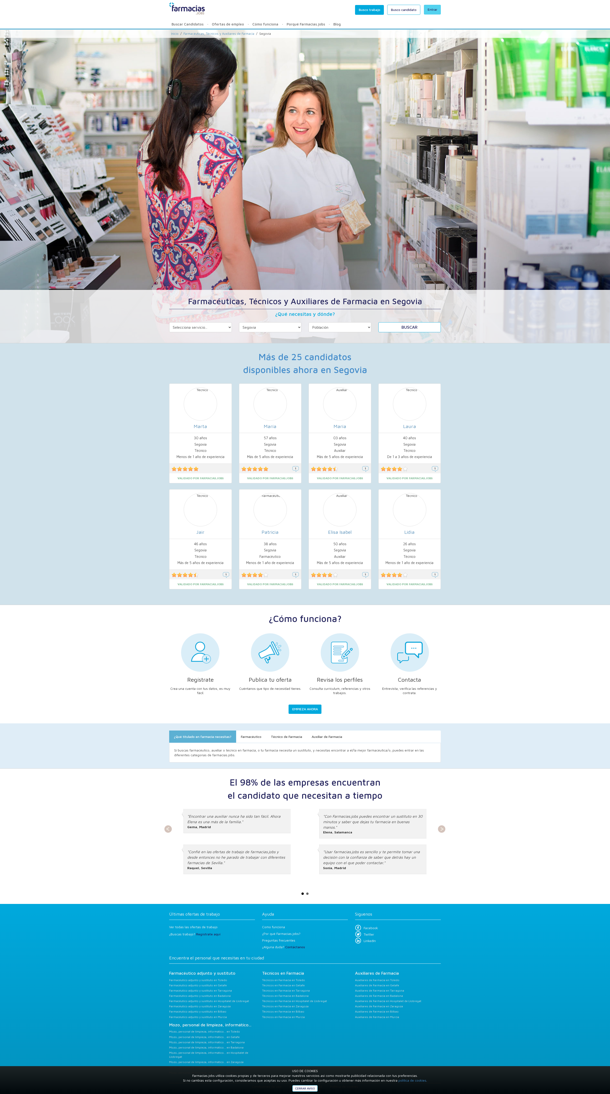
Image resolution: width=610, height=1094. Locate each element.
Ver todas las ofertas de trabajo (193, 927)
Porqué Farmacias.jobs (306, 24)
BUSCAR (409, 327)
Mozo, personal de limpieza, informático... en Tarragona (207, 1042)
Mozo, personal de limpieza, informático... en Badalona (206, 1047)
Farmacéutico (251, 737)
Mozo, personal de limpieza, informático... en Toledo (204, 1031)
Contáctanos (295, 947)
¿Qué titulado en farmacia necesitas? (202, 737)
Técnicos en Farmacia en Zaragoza (285, 1006)
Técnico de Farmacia (286, 737)
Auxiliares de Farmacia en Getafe (377, 985)
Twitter (369, 934)
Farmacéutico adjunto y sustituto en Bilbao (197, 1011)
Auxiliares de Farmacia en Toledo (377, 980)
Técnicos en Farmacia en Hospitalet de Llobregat (294, 1001)
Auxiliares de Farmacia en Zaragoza (379, 1006)
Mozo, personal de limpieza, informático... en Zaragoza (206, 1062)
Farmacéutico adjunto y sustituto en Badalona (200, 996)
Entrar (432, 9)
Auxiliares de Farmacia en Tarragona (379, 990)
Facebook (371, 928)
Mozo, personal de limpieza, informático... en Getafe (204, 1037)
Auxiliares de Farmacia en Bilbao (377, 1011)
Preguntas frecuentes (278, 940)
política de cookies (412, 1080)
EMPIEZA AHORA (305, 709)
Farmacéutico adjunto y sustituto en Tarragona (200, 990)
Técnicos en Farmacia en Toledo (283, 980)
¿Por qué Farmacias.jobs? (281, 934)
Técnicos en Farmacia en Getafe (283, 985)
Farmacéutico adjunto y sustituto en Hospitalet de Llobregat (209, 1001)
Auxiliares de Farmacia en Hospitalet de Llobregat (388, 1001)
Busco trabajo (369, 10)
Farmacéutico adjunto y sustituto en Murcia (198, 1017)
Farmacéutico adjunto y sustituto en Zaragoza (200, 1006)
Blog (337, 24)
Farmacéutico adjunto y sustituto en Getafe (198, 985)
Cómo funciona (265, 24)
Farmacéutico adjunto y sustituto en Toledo (198, 980)
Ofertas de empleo (228, 24)
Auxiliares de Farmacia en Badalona (379, 996)
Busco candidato (404, 10)
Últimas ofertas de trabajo (194, 914)
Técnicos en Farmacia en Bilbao (283, 1011)
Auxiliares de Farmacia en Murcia (377, 1017)
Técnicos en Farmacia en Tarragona (286, 990)
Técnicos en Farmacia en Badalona (285, 996)
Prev (168, 829)
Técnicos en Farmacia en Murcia (283, 1017)
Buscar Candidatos (187, 24)
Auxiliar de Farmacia (327, 737)
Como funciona (273, 927)
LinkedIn (370, 941)
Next (442, 829)
